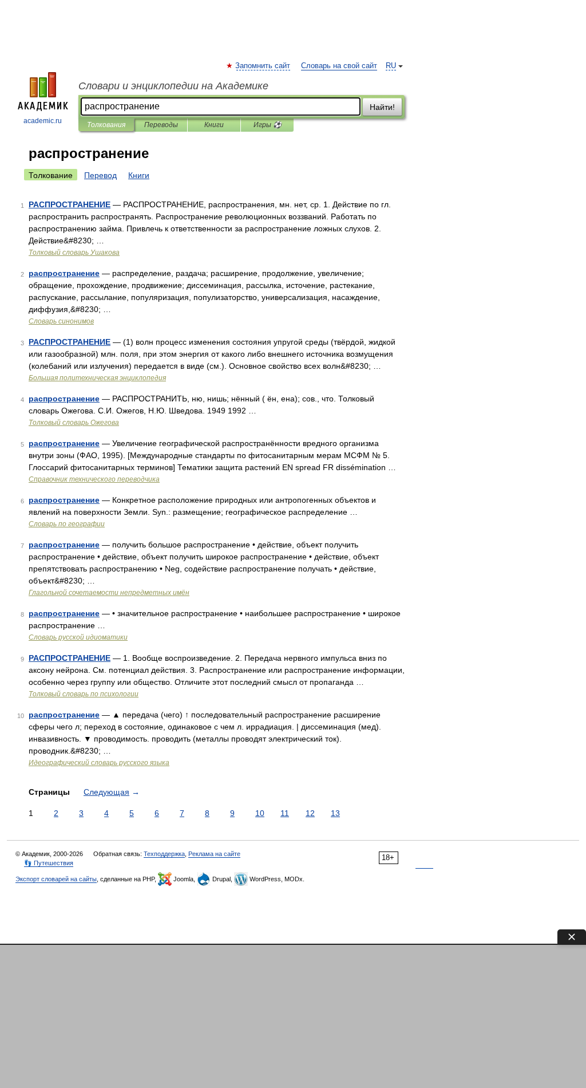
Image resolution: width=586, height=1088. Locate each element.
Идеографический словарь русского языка (99, 763)
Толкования (106, 125)
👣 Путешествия (48, 863)
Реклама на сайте (214, 853)
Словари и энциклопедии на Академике (173, 86)
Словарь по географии (67, 524)
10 (259, 813)
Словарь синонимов (61, 321)
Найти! (382, 107)
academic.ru (42, 121)
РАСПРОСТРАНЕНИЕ (69, 204)
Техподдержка (164, 853)
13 (335, 813)
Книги (214, 125)
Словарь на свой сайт (339, 66)
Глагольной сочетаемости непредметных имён (109, 593)
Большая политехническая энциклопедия (97, 378)
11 (284, 813)
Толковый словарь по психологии (83, 694)
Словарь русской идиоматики (78, 637)
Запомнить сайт (263, 66)
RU (391, 66)
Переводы (161, 125)
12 (310, 813)
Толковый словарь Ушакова (74, 253)
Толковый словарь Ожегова (74, 423)
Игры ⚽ (268, 125)
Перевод (100, 175)
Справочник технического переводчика (94, 479)
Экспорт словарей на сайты (56, 879)
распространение (64, 273)
